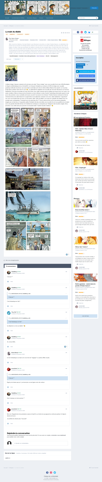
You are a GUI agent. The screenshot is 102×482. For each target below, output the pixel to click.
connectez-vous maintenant (58, 435)
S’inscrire (94, 8)
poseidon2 (14, 368)
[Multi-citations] (8, 282)
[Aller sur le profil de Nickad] (76, 231)
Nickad (77, 211)
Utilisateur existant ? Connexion (79, 8)
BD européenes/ (79, 117)
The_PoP (13, 312)
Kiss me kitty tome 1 (82, 210)
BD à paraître (85, 45)
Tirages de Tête (85, 48)
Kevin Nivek (15, 38)
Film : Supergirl (80, 167)
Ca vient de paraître (86, 43)
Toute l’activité (49, 18)
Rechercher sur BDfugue (85, 50)
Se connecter (80, 64)
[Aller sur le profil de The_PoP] (9, 313)
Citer (11, 281)
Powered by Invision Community (51, 479)
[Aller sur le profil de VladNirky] (9, 272)
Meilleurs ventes (85, 46)
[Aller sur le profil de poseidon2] (9, 369)
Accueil (7, 18)
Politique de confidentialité (51, 476)
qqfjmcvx (7, 458)
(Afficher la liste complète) (39, 453)
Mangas (76, 198)
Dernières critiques (32, 18)
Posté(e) (18, 273)
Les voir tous (85, 316)
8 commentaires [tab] (11, 266)
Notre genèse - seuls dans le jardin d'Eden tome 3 (85, 285)
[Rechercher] (96, 18)
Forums (41, 18)
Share (9, 59)
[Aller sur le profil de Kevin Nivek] (6, 39)
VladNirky (14, 271)
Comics (87, 117)
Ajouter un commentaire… (22, 443)
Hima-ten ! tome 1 (81, 247)
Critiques (80, 133)
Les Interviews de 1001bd (18, 18)
